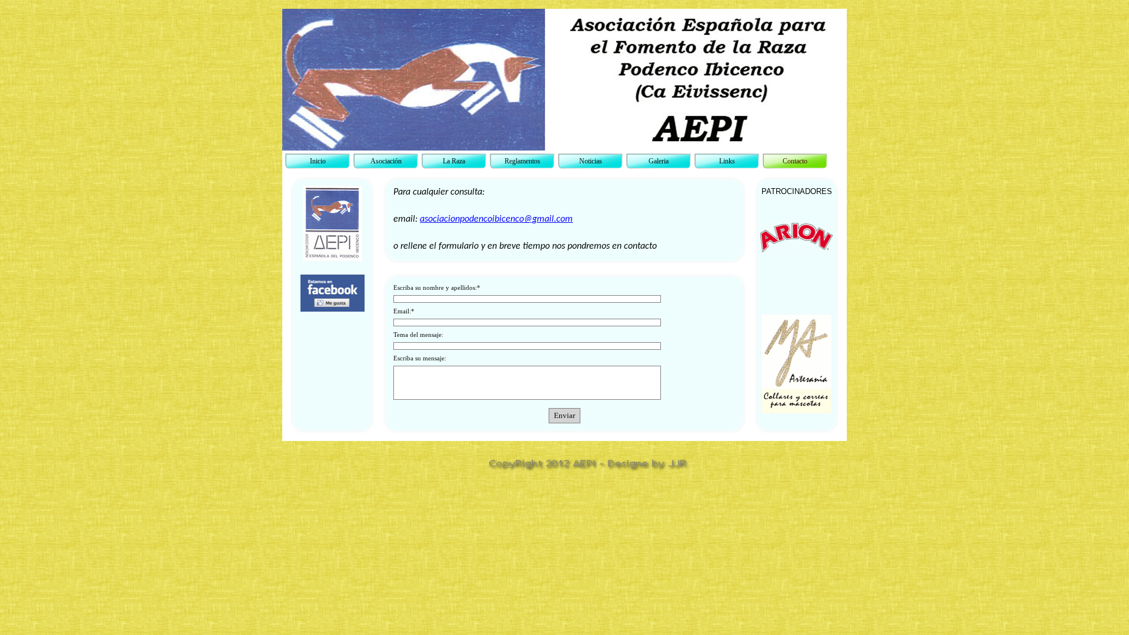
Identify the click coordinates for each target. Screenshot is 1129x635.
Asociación (386, 161)
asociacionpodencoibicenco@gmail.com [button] (496, 219)
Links (727, 161)
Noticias (590, 161)
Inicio (318, 161)
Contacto (795, 161)
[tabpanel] (332, 267)
